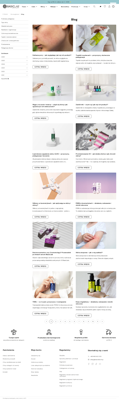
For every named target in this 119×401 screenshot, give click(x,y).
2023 (3, 68)
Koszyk (33, 359)
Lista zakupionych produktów (40, 365)
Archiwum (4, 53)
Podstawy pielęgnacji (7, 19)
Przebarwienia (5, 44)
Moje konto (36, 350)
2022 (3, 71)
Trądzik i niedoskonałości (8, 37)
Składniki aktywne (6, 26)
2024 (3, 64)
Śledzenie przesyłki (9, 359)
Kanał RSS (4, 79)
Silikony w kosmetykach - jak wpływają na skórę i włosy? (52, 204)
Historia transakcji (37, 369)
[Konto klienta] (109, 6)
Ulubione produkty (37, 362)
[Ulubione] (105, 6)
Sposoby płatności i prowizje (69, 358)
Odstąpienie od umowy (67, 368)
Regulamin (63, 362)
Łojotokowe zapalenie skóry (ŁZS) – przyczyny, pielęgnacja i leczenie (51, 155)
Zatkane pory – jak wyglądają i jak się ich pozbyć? (52, 55)
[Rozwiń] (27, 6)
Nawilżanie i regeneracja (8, 30)
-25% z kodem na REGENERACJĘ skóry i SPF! (59, 2)
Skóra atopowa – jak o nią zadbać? (89, 253)
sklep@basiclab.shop (96, 359)
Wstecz (6, 14)
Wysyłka (62, 355)
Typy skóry (4, 22)
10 (93, 321)
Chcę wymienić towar (9, 369)
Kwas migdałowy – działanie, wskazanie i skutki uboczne (94, 303)
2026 (3, 57)
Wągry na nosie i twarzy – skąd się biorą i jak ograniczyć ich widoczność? (50, 106)
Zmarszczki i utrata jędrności (10, 40)
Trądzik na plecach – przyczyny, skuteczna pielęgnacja (93, 56)
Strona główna (15, 14)
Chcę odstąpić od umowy (11, 365)
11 (97, 321)
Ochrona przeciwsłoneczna (9, 33)
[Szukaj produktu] (94, 6)
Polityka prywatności (66, 365)
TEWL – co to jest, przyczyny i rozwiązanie (49, 302)
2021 (2, 75)
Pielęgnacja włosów (7, 48)
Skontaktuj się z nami (98, 350)
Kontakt (5, 372)
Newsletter (34, 375)
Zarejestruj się (35, 355)
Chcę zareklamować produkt (12, 362)
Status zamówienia (9, 355)
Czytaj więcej (40, 67)
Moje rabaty (35, 372)
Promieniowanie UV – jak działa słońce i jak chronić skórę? (96, 155)
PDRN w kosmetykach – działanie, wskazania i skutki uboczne (93, 204)
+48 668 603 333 (95, 356)
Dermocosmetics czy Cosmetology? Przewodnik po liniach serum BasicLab (52, 253)
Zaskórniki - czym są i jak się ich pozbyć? (92, 105)
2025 (3, 60)
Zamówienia (8, 350)
